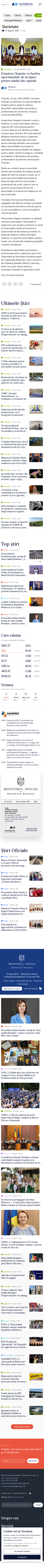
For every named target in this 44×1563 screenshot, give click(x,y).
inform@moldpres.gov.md (15, 1486)
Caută (38, 1505)
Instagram (9, 284)
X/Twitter (15, 284)
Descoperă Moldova (13, 20)
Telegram (21, 284)
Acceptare (22, 1557)
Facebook (4, 284)
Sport (29, 20)
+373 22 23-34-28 (11, 1478)
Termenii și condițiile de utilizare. (15, 1546)
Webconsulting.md (17, 1497)
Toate (7, 15)
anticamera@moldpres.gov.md (17, 1483)
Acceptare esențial (22, 1551)
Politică (28, 15)
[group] (22, 555)
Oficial (17, 15)
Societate (10, 26)
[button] (38, 561)
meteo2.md (20, 689)
